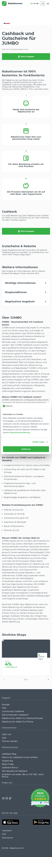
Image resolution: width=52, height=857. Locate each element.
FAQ (4, 708)
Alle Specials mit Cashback (14, 771)
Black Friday (8, 764)
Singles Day (7, 761)
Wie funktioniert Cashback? (15, 715)
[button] (4, 679)
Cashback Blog (9, 754)
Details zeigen (39, 442)
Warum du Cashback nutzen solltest (20, 757)
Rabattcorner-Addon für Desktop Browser (22, 718)
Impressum (7, 830)
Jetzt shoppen (27, 56)
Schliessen (26, 449)
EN (37, 3)
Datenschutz (7, 838)
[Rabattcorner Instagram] (6, 798)
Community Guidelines (13, 711)
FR (34, 3)
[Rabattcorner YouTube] (3, 798)
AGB (4, 834)
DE (32, 3)
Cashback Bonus (10, 767)
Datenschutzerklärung (20, 432)
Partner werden (10, 741)
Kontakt (6, 704)
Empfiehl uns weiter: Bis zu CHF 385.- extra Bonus (22, 775)
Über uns (6, 734)
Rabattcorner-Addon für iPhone (17, 722)
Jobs (4, 738)
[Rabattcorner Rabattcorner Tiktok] (10, 798)
